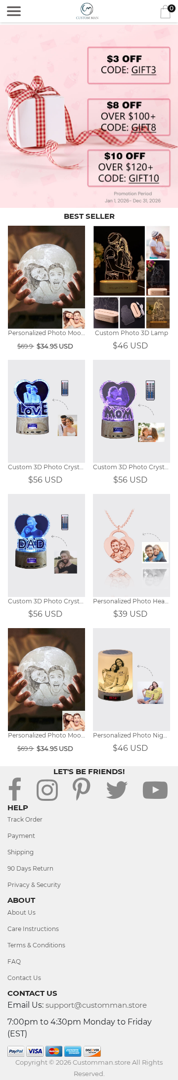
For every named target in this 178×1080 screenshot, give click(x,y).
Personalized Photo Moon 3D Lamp (46, 333)
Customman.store (102, 1062)
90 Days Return (30, 868)
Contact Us (24, 978)
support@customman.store (96, 1005)
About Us (21, 912)
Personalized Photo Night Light (131, 735)
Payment (21, 835)
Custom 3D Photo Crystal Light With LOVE (46, 467)
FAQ (14, 961)
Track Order (25, 819)
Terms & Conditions (36, 945)
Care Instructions (33, 929)
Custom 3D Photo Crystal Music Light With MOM (131, 467)
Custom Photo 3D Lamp (131, 333)
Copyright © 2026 (44, 1062)
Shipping (20, 852)
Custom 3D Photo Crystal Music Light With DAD (46, 601)
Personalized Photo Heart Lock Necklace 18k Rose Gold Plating (131, 601)
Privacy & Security (34, 884)
